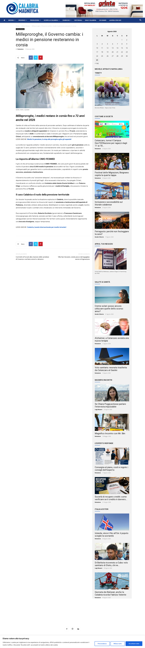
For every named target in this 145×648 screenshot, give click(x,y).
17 (97, 52)
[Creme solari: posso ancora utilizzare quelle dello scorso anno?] (112, 294)
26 (107, 56)
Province (21, 20)
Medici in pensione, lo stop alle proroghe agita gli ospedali (49, 139)
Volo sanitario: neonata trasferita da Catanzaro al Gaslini (111, 368)
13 (112, 48)
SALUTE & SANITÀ (102, 282)
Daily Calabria (90, 20)
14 (117, 48)
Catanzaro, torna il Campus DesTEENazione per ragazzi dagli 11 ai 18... (111, 143)
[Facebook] (31, 57)
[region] (72, 641)
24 (97, 56)
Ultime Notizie (25, 26)
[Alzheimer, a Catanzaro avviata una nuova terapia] (112, 326)
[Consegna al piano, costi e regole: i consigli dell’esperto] (112, 456)
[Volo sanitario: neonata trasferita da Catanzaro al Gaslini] (112, 356)
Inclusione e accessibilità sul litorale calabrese (109, 203)
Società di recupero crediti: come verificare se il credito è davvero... (111, 498)
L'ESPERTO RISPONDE (104, 443)
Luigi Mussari (98, 409)
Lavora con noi (115, 20)
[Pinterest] (40, 57)
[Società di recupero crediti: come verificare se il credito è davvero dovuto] (112, 485)
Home (17, 26)
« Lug (97, 63)
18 (102, 52)
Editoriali (78, 20)
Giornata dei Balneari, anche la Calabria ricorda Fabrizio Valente (110, 593)
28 (117, 56)
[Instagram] (72, 629)
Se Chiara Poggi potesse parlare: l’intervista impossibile (110, 405)
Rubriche (66, 20)
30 (127, 56)
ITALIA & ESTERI (101, 509)
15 (122, 48)
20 (112, 52)
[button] (140, 20)
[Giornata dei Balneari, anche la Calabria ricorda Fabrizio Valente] (112, 580)
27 (112, 56)
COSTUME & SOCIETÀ (104, 116)
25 (102, 56)
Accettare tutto (134, 643)
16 (127, 48)
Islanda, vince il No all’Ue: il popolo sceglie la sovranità (111, 534)
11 (102, 48)
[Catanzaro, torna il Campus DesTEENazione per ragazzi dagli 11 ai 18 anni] (112, 129)
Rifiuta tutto (118, 643)
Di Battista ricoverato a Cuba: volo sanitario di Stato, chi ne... (111, 564)
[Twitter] (36, 57)
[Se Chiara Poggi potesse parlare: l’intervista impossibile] (112, 392)
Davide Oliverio (99, 237)
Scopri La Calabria (51, 20)
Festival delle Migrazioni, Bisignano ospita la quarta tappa (112, 173)
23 (127, 52)
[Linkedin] (78, 629)
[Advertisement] (72, 616)
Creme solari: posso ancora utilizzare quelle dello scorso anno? (109, 309)
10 (97, 48)
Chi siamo (102, 20)
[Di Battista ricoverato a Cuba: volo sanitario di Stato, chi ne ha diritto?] (112, 551)
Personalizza (102, 643)
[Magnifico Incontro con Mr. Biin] (112, 422)
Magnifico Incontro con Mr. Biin (110, 433)
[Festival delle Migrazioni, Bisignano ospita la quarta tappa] (112, 161)
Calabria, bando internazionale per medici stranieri (46, 227)
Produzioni (34, 20)
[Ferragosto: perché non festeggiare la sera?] (112, 220)
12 (107, 48)
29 (122, 56)
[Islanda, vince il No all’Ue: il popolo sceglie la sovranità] (112, 522)
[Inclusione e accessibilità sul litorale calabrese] (112, 190)
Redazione (21, 49)
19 (107, 52)
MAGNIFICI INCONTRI (103, 380)
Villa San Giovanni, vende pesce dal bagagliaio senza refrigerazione (74, 258)
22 (122, 52)
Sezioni (11, 20)
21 (117, 52)
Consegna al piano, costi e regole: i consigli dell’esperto (111, 468)
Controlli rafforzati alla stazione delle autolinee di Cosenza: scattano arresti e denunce (32, 258)
